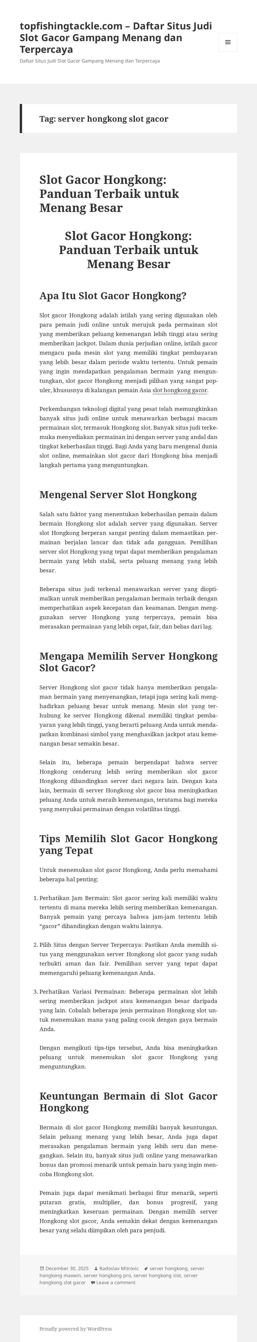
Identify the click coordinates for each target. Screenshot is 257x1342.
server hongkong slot (157, 1275)
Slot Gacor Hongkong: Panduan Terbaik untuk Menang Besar (109, 193)
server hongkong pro (107, 1275)
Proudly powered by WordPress (75, 1329)
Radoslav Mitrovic (119, 1268)
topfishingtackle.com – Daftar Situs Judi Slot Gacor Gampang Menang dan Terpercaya (116, 37)
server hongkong (169, 1268)
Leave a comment (116, 1282)
